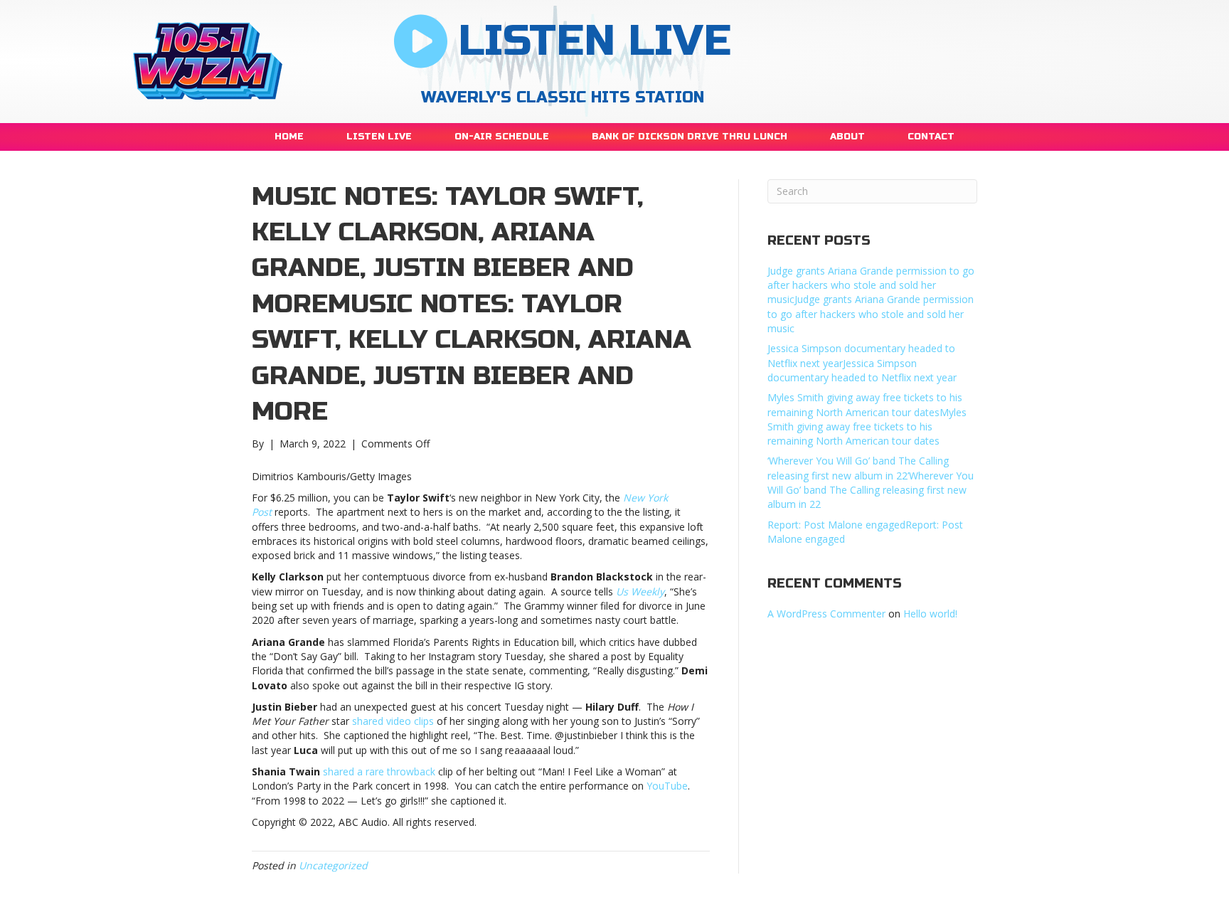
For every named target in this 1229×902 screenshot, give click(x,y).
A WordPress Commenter (826, 613)
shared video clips (393, 721)
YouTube (667, 785)
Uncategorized (333, 865)
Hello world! (930, 613)
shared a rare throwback (379, 771)
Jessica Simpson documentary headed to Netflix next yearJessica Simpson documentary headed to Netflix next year (862, 362)
